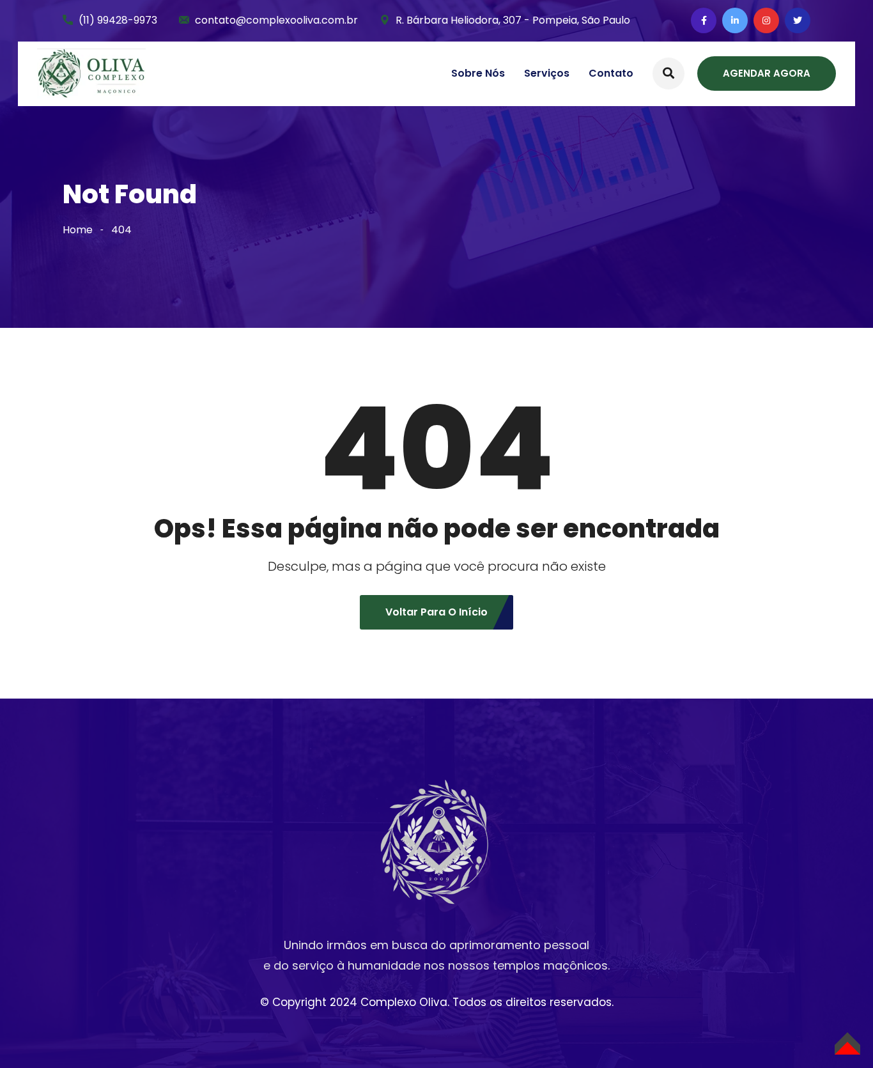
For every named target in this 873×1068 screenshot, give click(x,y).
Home (78, 229)
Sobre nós (478, 73)
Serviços (546, 73)
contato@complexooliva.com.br (276, 20)
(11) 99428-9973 (118, 20)
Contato (611, 73)
